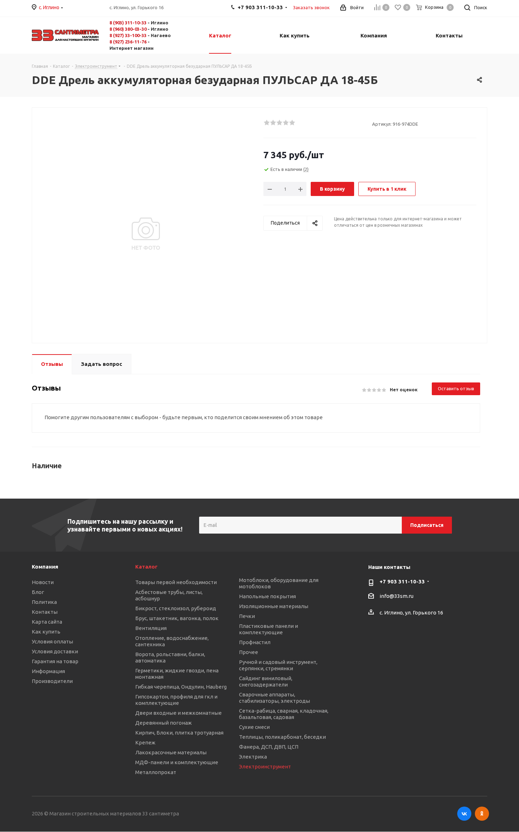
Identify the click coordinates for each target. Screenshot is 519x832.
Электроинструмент (265, 766)
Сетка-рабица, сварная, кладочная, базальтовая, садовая (283, 714)
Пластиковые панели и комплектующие (268, 629)
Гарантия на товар (55, 661)
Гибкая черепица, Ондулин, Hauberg (181, 687)
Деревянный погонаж (163, 723)
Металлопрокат (155, 772)
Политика (44, 602)
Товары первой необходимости (176, 582)
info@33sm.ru (396, 596)
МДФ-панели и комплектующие (176, 762)
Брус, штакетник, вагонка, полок (177, 618)
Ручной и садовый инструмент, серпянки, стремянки (278, 665)
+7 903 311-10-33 (402, 581)
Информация (48, 671)
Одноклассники (482, 814)
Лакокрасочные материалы (171, 752)
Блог (38, 592)
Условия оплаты (52, 641)
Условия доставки (55, 651)
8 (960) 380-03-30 (128, 28)
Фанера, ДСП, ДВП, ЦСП (268, 747)
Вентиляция (151, 628)
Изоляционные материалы (273, 606)
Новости (43, 582)
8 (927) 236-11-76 (128, 41)
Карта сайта (47, 622)
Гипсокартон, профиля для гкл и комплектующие (176, 700)
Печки (247, 616)
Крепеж (145, 742)
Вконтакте (464, 814)
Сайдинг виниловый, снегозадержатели (265, 681)
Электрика (253, 757)
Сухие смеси (254, 727)
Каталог (146, 567)
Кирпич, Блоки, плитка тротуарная (179, 733)
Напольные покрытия (267, 596)
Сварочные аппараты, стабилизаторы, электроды (274, 697)
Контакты (45, 612)
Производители (52, 681)
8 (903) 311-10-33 (128, 22)
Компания (45, 567)
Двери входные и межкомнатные (178, 713)
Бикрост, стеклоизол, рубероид (175, 608)
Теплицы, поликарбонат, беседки (282, 737)
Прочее (248, 652)
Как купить (46, 632)
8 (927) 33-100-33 (128, 35)
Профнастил (254, 642)
